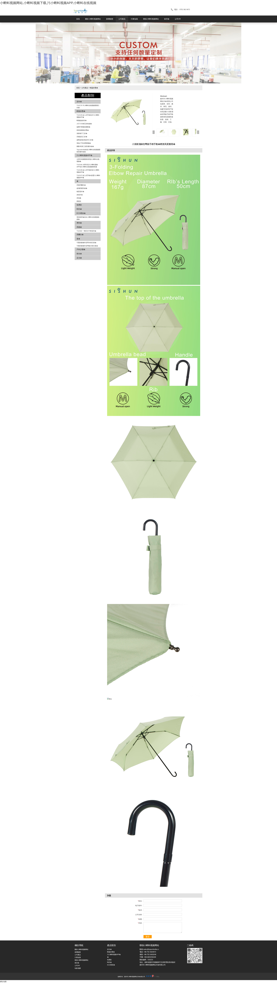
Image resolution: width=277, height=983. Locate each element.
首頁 (78, 19)
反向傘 (79, 102)
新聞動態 (109, 19)
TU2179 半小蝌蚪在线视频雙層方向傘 (88, 106)
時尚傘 (79, 209)
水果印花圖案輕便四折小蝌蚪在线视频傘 (88, 160)
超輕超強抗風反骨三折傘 (85, 140)
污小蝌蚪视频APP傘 (84, 155)
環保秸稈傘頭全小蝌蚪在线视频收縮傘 (88, 218)
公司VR (178, 19)
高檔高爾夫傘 (81, 185)
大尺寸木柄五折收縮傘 (84, 124)
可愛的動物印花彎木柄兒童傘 (86, 242)
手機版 (157, 976)
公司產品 (121, 19)
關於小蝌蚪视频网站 (93, 19)
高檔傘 (79, 227)
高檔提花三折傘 (82, 136)
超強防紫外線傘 (82, 188)
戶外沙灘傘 (81, 249)
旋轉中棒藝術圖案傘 (83, 127)
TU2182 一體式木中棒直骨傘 (86, 231)
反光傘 (79, 258)
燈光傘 (79, 254)
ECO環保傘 (81, 213)
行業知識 (134, 19)
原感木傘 (80, 195)
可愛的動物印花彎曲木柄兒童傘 (87, 246)
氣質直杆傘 (80, 191)
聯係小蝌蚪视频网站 (151, 19)
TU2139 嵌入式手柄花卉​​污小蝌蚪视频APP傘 (88, 116)
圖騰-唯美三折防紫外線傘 (85, 146)
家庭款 (79, 201)
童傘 (78, 239)
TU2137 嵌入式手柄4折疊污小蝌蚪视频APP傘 (88, 176)
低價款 (79, 205)
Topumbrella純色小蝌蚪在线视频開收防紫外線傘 (88, 151)
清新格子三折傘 (82, 133)
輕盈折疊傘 (94, 88)
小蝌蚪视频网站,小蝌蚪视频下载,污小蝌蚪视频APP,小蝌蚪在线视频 (48, 3)
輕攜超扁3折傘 (82, 120)
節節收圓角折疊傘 (83, 130)
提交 (148, 937)
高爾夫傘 (80, 234)
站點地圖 (78, 968)
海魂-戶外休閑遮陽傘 (84, 143)
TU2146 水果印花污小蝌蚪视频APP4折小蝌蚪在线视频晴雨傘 (87, 166)
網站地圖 (3, 981)
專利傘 (79, 223)
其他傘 (79, 198)
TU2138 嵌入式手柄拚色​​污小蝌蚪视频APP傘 (88, 171)
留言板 (166, 19)
